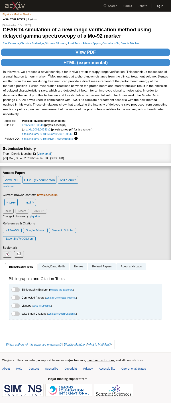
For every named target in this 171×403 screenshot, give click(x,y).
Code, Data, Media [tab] (53, 266)
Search (112, 6)
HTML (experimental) (85, 62)
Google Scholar (35, 230)
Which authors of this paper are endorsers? (33, 344)
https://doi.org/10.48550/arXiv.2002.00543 (47, 133)
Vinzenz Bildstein (55, 43)
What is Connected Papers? (61, 297)
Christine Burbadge (32, 43)
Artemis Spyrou (92, 43)
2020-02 (39, 211)
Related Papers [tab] (102, 266)
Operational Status (133, 368)
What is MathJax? (99, 344)
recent (22, 211)
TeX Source (68, 180)
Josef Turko (74, 43)
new (8, 211)
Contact (34, 368)
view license (8, 186)
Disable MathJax (75, 344)
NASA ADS (12, 230)
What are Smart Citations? (62, 313)
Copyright (71, 368)
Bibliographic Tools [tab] (21, 266)
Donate (142, 6)
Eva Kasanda (11, 43)
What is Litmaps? (42, 305)
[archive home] (15, 6)
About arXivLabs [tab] (131, 266)
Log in (159, 6)
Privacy (88, 368)
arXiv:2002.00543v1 (38, 129)
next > (29, 202)
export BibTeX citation (19, 238)
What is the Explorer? (61, 289)
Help (19, 368)
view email (44, 153)
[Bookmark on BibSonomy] (7, 255)
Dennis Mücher (130, 43)
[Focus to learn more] (75, 134)
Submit (127, 6)
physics (35, 216)
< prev (11, 202)
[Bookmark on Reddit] (19, 254)
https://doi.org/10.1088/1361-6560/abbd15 (47, 138)
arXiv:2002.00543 (33, 125)
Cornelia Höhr (110, 43)
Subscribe (51, 368)
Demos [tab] (78, 266)
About (6, 368)
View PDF (85, 52)
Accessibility (107, 368)
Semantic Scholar (62, 230)
